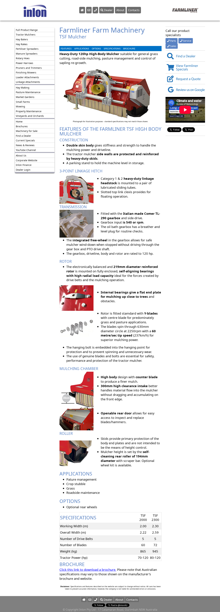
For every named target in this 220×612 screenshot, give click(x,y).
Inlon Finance (23, 165)
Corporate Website (26, 160)
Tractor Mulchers (25, 34)
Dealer (108, 10)
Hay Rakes (22, 44)
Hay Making (22, 87)
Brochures (22, 126)
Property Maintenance (28, 111)
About (120, 10)
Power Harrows (24, 63)
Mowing (20, 106)
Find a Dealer (23, 135)
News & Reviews (25, 145)
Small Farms (23, 101)
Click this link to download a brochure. (87, 569)
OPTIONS (96, 49)
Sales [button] (173, 46)
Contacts (134, 10)
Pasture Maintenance (28, 92)
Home (19, 121)
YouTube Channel (26, 150)
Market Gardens (25, 97)
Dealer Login (23, 169)
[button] (95, 599)
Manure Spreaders (26, 53)
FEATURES (66, 49)
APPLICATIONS (81, 49)
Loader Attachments (27, 77)
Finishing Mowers (26, 72)
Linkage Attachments (28, 82)
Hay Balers (22, 39)
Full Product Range (27, 30)
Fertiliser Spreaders (27, 48)
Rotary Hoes (23, 58)
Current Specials (25, 140)
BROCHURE (129, 49)
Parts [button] (173, 41)
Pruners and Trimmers (29, 67)
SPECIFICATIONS (112, 49)
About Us (21, 155)
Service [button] (187, 41)
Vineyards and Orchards (30, 116)
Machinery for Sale (26, 131)
